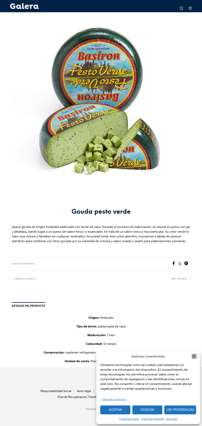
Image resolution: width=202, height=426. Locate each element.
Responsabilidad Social (55, 391)
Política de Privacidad (152, 419)
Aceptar (115, 410)
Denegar (147, 410)
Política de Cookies (129, 419)
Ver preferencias (180, 410)
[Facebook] (175, 264)
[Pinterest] (187, 264)
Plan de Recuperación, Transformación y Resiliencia (92, 397)
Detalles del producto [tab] (28, 306)
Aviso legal (171, 419)
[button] (194, 356)
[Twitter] (181, 264)
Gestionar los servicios (114, 399)
